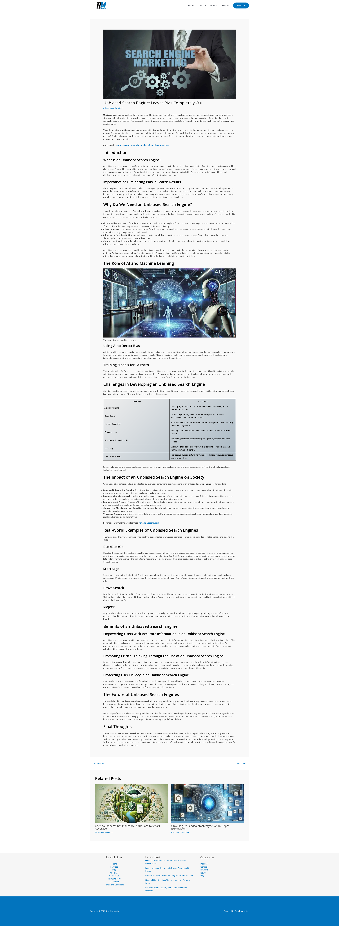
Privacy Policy (114, 878)
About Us (202, 5)
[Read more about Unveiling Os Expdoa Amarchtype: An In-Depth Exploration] (207, 803)
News (203, 872)
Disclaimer (114, 881)
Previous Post (98, 763)
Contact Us (114, 875)
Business (109, 108)
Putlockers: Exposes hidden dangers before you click (169, 875)
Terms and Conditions (114, 884)
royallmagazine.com (149, 522)
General (204, 866)
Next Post (243, 763)
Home (191, 5)
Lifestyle (204, 869)
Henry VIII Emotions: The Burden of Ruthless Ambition (142, 145)
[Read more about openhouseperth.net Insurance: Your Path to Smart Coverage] (131, 803)
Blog (224, 5)
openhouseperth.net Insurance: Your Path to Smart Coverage (127, 827)
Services (214, 5)
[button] (227, 5)
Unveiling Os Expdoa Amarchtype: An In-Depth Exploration (200, 827)
